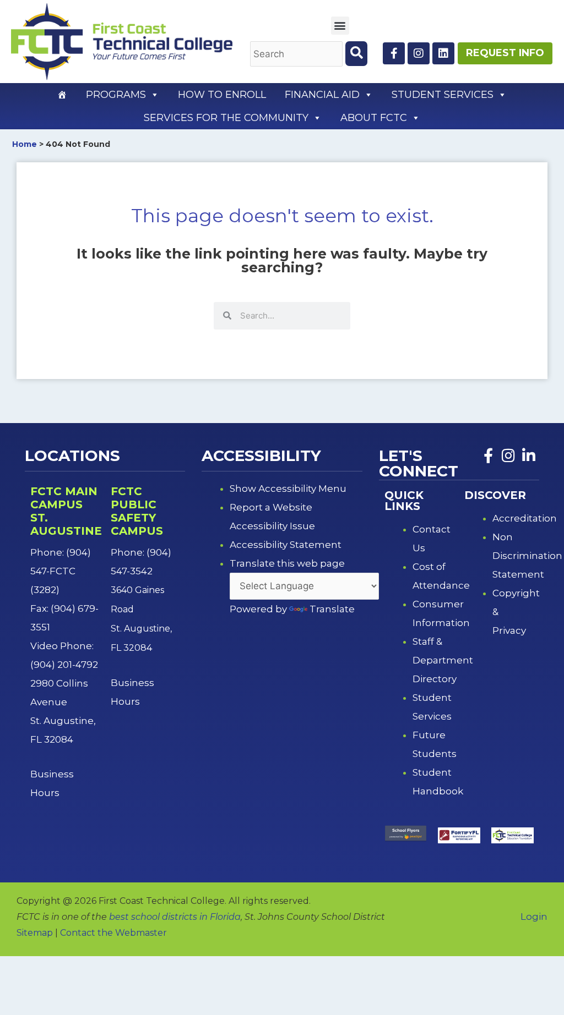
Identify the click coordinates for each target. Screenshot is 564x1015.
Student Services (443, 95)
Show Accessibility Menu (288, 488)
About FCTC (373, 118)
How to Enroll (222, 95)
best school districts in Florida (175, 917)
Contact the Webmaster (113, 933)
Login (533, 916)
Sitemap (35, 933)
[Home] (62, 94)
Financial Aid (322, 95)
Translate (332, 609)
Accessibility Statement (285, 544)
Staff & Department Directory (443, 660)
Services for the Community (226, 118)
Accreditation (524, 518)
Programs (116, 95)
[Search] (356, 53)
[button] (340, 26)
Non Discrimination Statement (527, 555)
